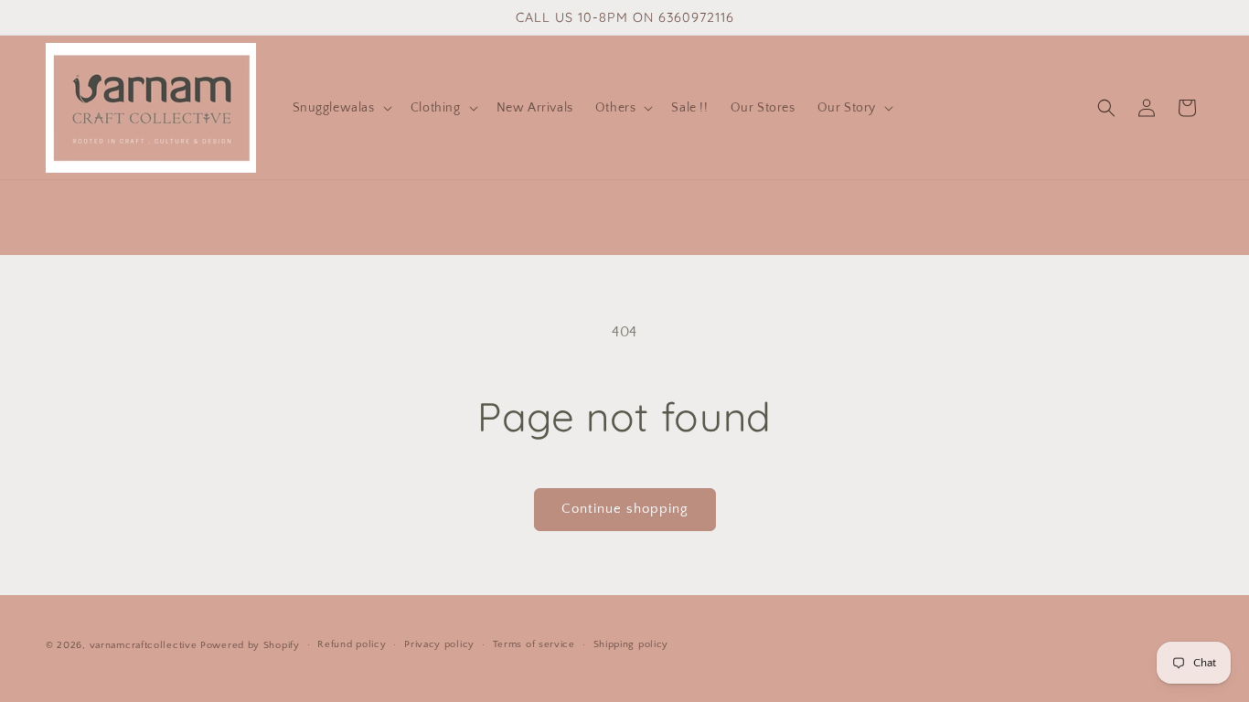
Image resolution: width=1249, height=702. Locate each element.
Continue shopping (625, 508)
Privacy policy (439, 644)
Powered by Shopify (250, 645)
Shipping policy (631, 644)
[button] (341, 108)
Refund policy (351, 644)
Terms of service (534, 644)
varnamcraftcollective (143, 645)
